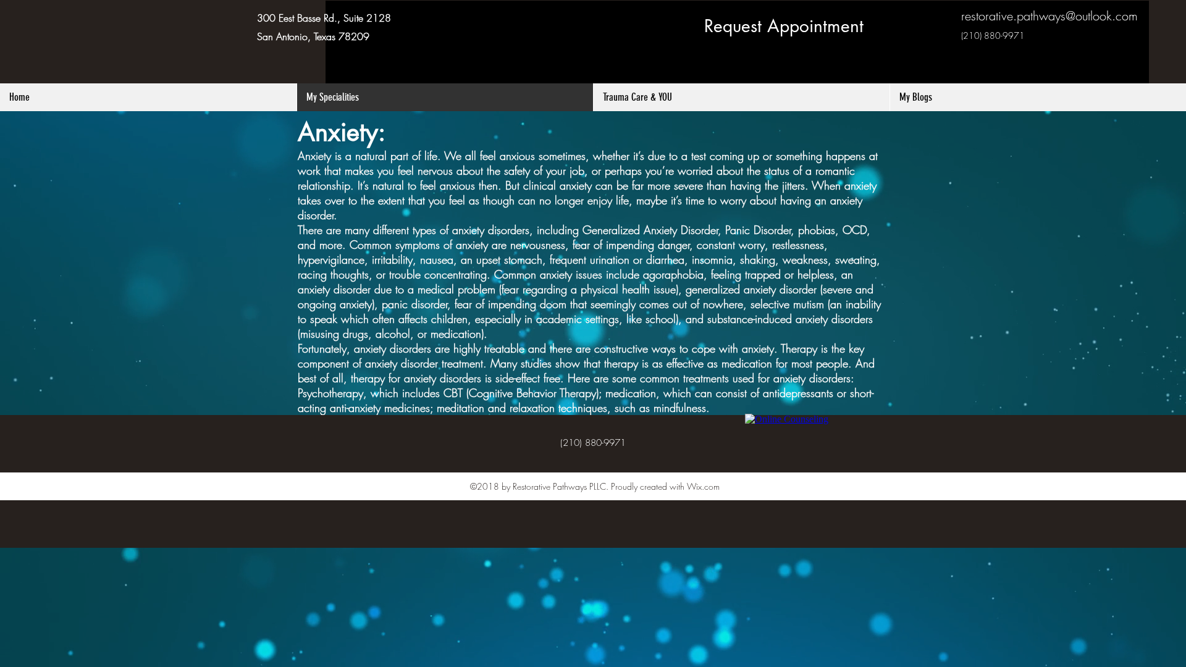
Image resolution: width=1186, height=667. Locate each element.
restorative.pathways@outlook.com (1049, 15)
